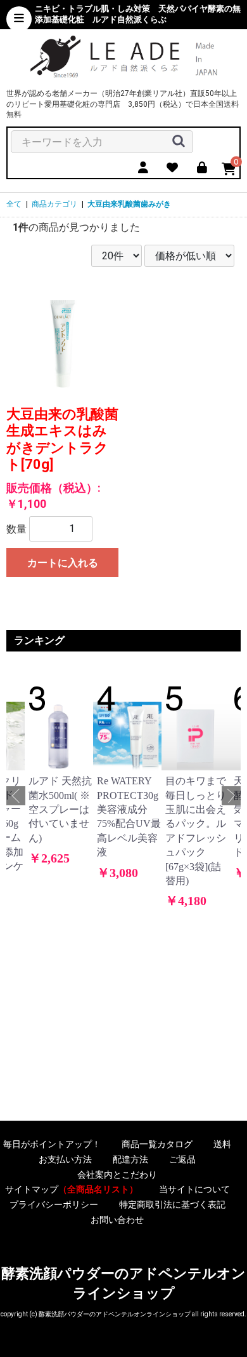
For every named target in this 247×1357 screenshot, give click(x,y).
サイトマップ (71, 1189)
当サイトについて (194, 1189)
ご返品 (182, 1159)
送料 (222, 1144)
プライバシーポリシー (54, 1204)
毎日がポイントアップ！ (52, 1144)
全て (14, 204)
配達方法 (130, 1159)
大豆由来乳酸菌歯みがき (129, 204)
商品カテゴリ (54, 204)
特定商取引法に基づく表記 (172, 1204)
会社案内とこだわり (117, 1174)
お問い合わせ (117, 1220)
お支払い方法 (65, 1159)
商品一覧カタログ (157, 1144)
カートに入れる (62, 563)
